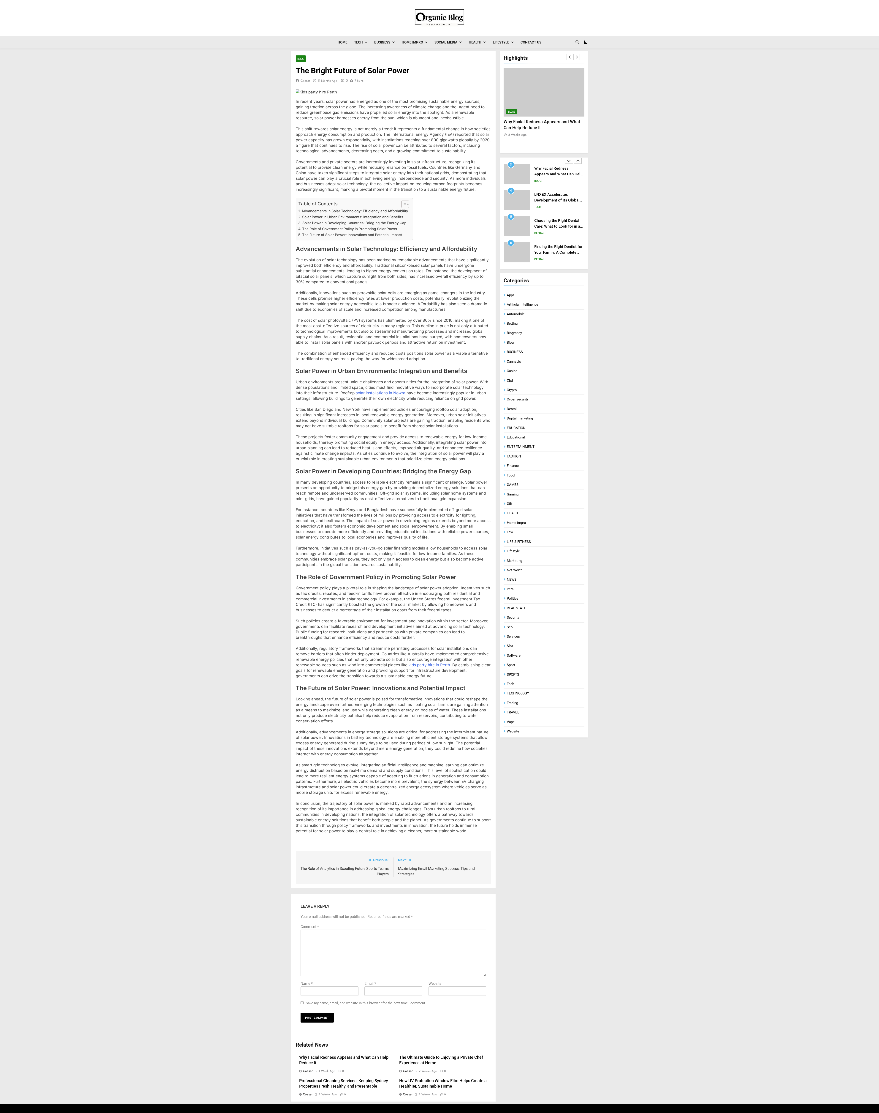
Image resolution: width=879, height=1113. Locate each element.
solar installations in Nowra (380, 393)
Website (435, 983)
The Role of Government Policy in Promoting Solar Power (349, 229)
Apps (511, 295)
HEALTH (475, 42)
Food (511, 475)
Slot (510, 646)
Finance (513, 466)
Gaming (512, 494)
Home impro (412, 42)
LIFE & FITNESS (519, 542)
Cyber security (518, 399)
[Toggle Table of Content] (403, 204)
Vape (511, 722)
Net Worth (514, 570)
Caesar (305, 80)
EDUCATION (516, 428)
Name (307, 983)
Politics (512, 598)
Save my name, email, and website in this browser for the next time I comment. (366, 1003)
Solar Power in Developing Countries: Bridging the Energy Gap (354, 223)
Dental (539, 233)
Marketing (514, 561)
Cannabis (514, 361)
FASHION (514, 456)
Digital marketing (520, 418)
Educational (516, 437)
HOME (342, 42)
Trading (512, 703)
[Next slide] (576, 57)
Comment (310, 927)
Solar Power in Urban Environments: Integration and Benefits (352, 217)
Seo (510, 627)
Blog (300, 59)
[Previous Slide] (570, 57)
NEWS (511, 579)
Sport (511, 665)
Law (510, 532)
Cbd (510, 380)
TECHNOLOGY (518, 693)
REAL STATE (516, 608)
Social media (445, 42)
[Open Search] (577, 42)
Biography (514, 333)
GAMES (512, 485)
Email (370, 983)
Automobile (516, 314)
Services (513, 636)
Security (513, 617)
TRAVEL (513, 712)
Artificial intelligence (522, 304)
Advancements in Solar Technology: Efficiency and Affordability (354, 211)
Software (514, 655)
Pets (510, 589)
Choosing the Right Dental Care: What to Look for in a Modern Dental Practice (557, 226)
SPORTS (513, 674)
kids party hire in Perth (429, 665)
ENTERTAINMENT (520, 447)
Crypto (512, 390)
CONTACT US (531, 42)
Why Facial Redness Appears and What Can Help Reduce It (558, 174)
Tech (358, 42)
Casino (512, 371)
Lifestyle (501, 42)
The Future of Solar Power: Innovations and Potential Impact (352, 235)
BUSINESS (382, 42)
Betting (512, 323)
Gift (509, 504)
